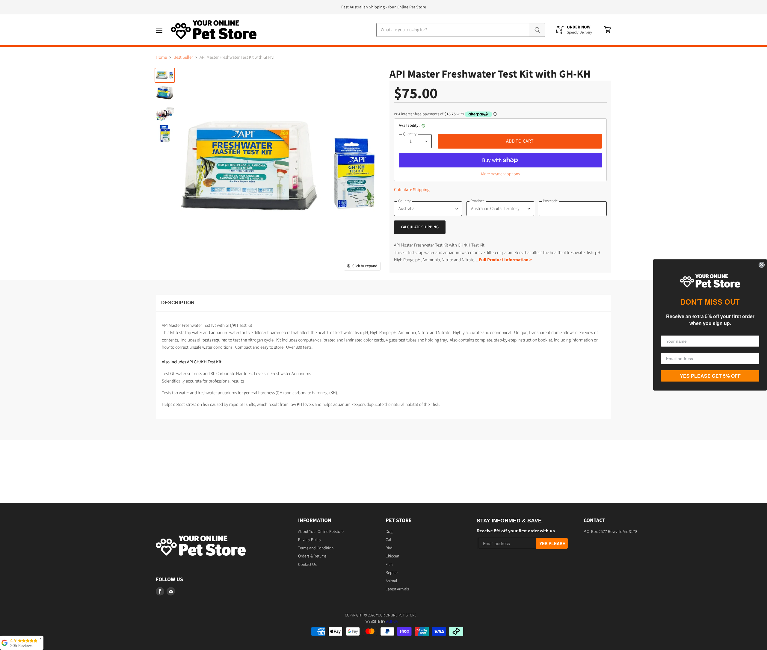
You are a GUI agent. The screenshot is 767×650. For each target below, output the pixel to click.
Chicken (392, 556)
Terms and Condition (315, 548)
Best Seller (183, 57)
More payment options (500, 174)
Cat (388, 540)
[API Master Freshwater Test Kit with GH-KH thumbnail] (164, 75)
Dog (389, 532)
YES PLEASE (552, 543)
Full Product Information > (505, 260)
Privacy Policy (309, 540)
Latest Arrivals (397, 589)
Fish (389, 565)
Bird (389, 548)
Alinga (392, 621)
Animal (391, 581)
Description (177, 302)
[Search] (537, 30)
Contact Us (307, 565)
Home (161, 57)
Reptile (392, 573)
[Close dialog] (762, 265)
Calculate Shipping (412, 190)
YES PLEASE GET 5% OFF (710, 375)
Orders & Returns (312, 556)
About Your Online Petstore (321, 532)
